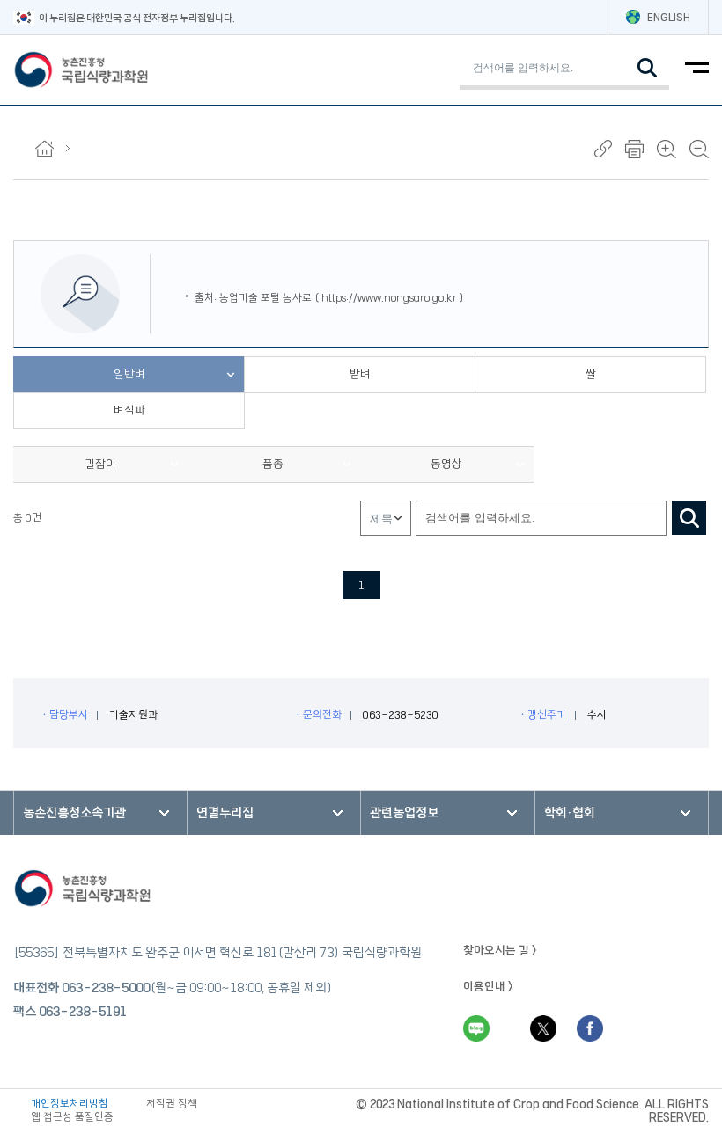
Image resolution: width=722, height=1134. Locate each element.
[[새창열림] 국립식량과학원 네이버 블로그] (476, 1028)
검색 (689, 518)
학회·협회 (569, 813)
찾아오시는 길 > (500, 950)
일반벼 (129, 374)
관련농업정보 (404, 813)
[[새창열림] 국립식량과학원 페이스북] (590, 1028)
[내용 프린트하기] (634, 149)
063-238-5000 (106, 988)
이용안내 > (488, 986)
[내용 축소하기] (699, 149)
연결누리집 (225, 813)
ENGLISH (668, 17)
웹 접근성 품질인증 (72, 1117)
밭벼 (360, 374)
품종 (273, 463)
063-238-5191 (83, 1012)
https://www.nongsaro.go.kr (389, 298)
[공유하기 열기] (603, 148)
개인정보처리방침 (69, 1103)
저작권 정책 (171, 1103)
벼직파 (129, 410)
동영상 (446, 463)
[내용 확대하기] (666, 149)
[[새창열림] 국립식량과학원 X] (543, 1028)
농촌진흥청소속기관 (74, 813)
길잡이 (100, 463)
